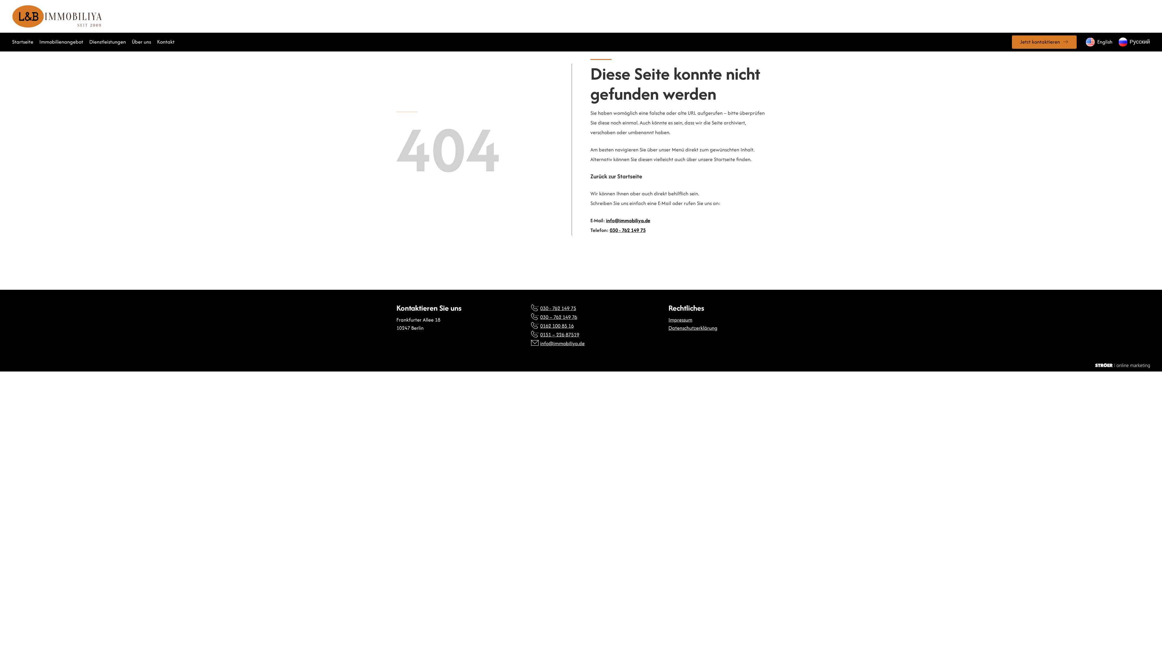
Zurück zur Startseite (616, 176)
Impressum (680, 319)
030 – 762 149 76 (558, 317)
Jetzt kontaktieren (1040, 41)
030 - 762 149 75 (628, 230)
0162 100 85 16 (557, 325)
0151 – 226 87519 (559, 334)
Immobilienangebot (61, 41)
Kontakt (166, 41)
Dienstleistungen (107, 41)
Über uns (141, 41)
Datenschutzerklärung (692, 328)
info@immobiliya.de (628, 220)
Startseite (22, 41)
